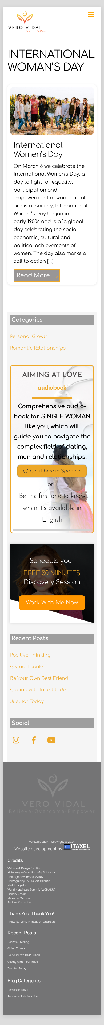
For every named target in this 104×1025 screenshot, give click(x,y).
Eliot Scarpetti (16, 885)
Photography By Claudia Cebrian (28, 881)
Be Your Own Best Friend (39, 678)
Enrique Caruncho (19, 902)
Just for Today (27, 701)
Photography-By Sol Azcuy (25, 877)
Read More (33, 275)
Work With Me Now (52, 603)
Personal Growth (29, 336)
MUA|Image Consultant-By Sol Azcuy (31, 872)
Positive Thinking (30, 655)
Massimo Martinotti (19, 898)
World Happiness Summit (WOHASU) (31, 889)
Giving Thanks (27, 666)
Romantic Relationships (38, 348)
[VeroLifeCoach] (28, 31)
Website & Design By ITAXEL (25, 868)
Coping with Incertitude (38, 689)
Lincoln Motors (16, 894)
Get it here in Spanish (55, 470)
